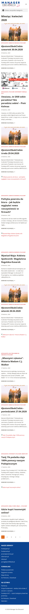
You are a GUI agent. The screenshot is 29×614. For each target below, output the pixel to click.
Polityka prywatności (7, 570)
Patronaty (12, 453)
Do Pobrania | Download (8, 578)
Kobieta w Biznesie (14, 195)
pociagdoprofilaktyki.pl (8, 562)
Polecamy (23, 43)
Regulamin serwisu (7, 572)
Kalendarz (4, 601)
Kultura (11, 353)
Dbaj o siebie (12, 506)
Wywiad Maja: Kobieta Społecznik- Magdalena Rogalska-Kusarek (13, 258)
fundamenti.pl (5, 551)
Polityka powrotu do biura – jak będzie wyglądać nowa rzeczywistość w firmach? (12, 205)
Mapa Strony (5, 575)
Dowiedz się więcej (8, 68)
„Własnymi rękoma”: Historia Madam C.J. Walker (12, 361)
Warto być (25, 453)
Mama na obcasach (14, 43)
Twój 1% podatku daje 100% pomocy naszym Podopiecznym (13, 460)
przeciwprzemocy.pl (7, 554)
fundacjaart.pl (5, 549)
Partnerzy (4, 586)
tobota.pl (4, 559)
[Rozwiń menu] (26, 4)
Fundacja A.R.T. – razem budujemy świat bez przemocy (14, 594)
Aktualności (5, 43)
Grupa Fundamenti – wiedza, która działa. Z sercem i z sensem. (14, 589)
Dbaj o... (19, 506)
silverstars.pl (5, 556)
